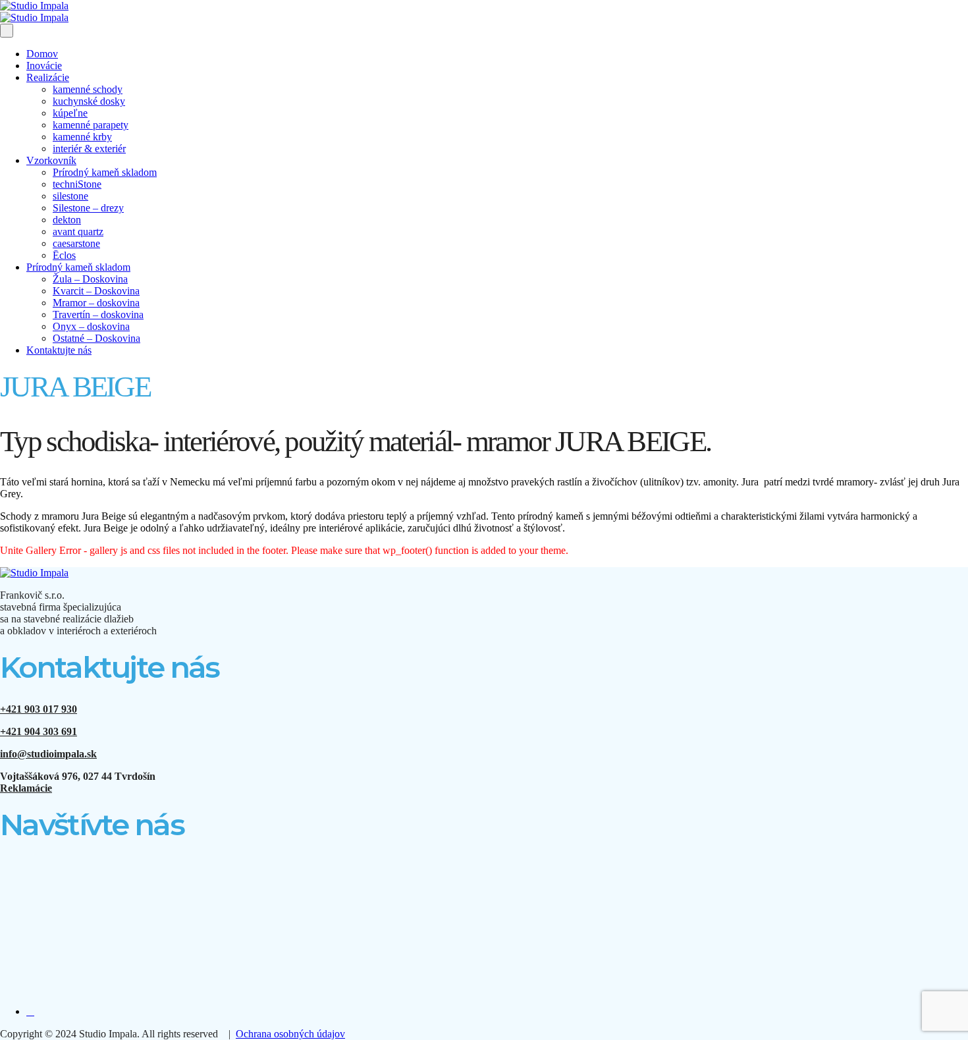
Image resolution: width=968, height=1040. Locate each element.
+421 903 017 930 (38, 709)
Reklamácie (26, 788)
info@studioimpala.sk (48, 753)
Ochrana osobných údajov (290, 1033)
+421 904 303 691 (38, 731)
